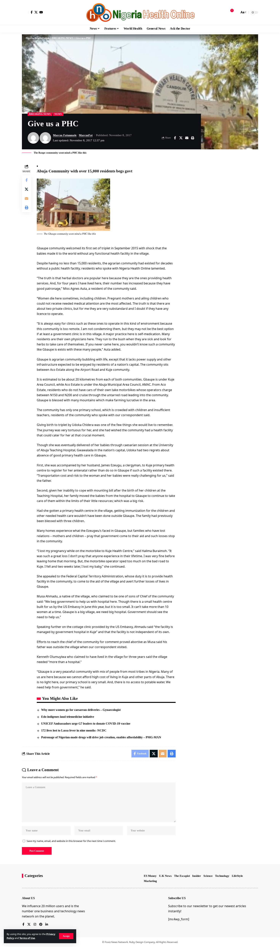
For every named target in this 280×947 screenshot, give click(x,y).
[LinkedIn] (47, 924)
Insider (196, 875)
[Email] (186, 138)
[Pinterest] (41, 924)
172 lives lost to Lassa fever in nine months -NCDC (73, 730)
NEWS (58, 114)
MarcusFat (86, 135)
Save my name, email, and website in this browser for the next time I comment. (71, 841)
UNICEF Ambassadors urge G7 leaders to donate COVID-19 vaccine (85, 723)
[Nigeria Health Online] (140, 12)
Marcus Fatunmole (65, 135)
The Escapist (182, 875)
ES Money (150, 875)
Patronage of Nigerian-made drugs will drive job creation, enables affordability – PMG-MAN (101, 737)
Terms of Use (27, 938)
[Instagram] (35, 924)
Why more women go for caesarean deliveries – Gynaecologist (81, 709)
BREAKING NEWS (40, 114)
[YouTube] (41, 12)
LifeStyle (237, 875)
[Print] (192, 138)
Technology (222, 875)
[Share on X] (180, 138)
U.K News (165, 875)
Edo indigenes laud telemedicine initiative (67, 716)
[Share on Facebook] (175, 138)
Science (208, 875)
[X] (36, 12)
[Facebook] (32, 12)
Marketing (150, 881)
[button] (66, 936)
